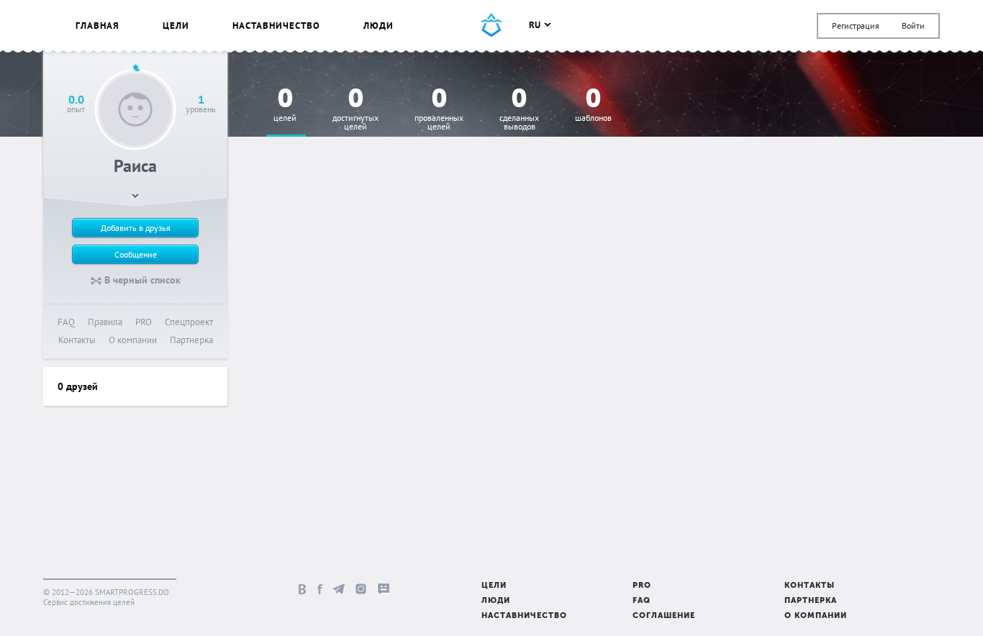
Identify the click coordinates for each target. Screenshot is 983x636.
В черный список (141, 279)
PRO (143, 322)
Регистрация (855, 25)
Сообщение (135, 254)
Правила (105, 322)
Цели (176, 25)
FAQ (66, 322)
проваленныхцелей (439, 110)
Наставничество (276, 25)
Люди (378, 25)
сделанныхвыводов (519, 110)
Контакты (77, 340)
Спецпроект (189, 322)
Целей (284, 105)
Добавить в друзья (136, 227)
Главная (97, 25)
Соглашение (664, 616)
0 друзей (78, 386)
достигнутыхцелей (355, 110)
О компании (133, 340)
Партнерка (191, 340)
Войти (913, 25)
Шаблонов (593, 105)
